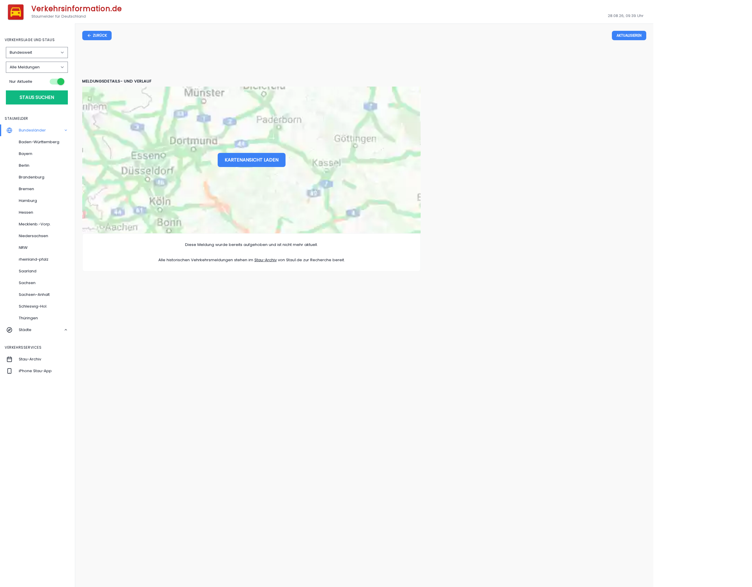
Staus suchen (37, 97)
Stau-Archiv (265, 260)
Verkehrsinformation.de (76, 9)
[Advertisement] (364, 60)
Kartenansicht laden (251, 159)
